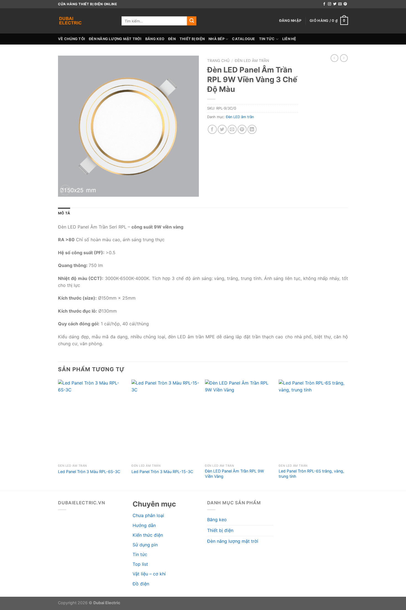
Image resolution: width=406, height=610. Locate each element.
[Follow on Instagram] (329, 4)
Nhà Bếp (217, 39)
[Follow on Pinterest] (345, 4)
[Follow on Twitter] (334, 4)
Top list (140, 564)
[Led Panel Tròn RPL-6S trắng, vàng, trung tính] (313, 420)
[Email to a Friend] (232, 129)
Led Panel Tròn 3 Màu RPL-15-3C (162, 471)
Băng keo (154, 39)
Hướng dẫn (144, 525)
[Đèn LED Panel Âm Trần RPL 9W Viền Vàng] (239, 420)
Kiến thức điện (148, 535)
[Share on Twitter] (222, 129)
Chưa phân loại (148, 515)
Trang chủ (218, 60)
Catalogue (243, 39)
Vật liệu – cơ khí (149, 574)
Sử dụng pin (145, 544)
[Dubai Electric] (85, 20)
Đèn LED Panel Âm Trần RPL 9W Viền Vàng (234, 474)
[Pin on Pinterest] (242, 129)
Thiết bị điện (192, 39)
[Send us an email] (340, 4)
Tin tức (267, 39)
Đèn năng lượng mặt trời (115, 39)
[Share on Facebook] (212, 129)
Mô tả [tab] (64, 213)
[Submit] (191, 21)
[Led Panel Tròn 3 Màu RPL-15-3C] (165, 420)
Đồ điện (141, 583)
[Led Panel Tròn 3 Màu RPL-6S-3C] (92, 420)
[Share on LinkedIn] (252, 129)
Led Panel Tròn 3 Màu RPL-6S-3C (89, 471)
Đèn (172, 39)
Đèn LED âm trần (252, 60)
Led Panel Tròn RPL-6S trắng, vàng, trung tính (311, 474)
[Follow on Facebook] (324, 4)
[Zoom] (65, 190)
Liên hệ (289, 39)
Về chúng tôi (71, 39)
